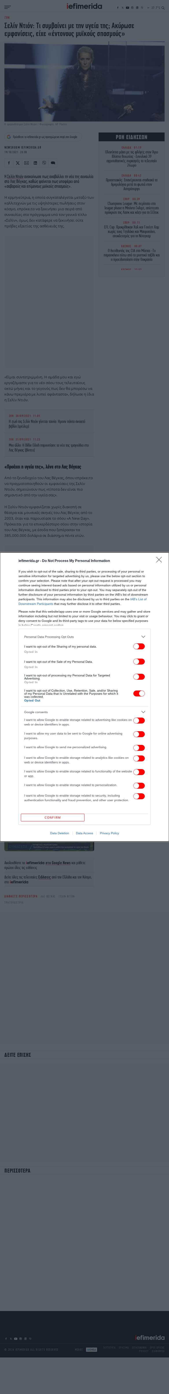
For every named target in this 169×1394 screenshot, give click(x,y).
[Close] (160, 561)
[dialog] (84, 697)
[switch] (139, 646)
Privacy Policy (109, 833)
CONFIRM (53, 817)
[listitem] (84, 636)
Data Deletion (59, 833)
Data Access (84, 833)
